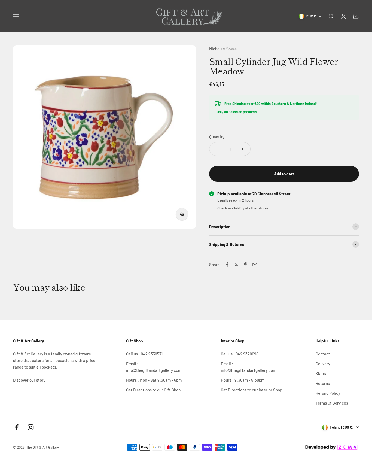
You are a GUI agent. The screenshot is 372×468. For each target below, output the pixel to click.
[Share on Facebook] (227, 264)
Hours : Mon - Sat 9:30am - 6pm (154, 380)
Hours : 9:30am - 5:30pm (242, 380)
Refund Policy (328, 393)
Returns (323, 383)
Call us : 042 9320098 (239, 353)
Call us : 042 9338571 (144, 353)
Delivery (323, 363)
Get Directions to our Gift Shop (153, 389)
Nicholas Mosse (223, 48)
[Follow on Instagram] (30, 427)
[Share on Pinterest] (245, 264)
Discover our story (29, 380)
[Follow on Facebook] (16, 427)
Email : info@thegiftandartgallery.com (153, 367)
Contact (323, 353)
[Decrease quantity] (217, 149)
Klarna (321, 373)
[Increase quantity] (242, 149)
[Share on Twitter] (236, 264)
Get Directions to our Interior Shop (251, 389)
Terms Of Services (332, 402)
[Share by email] (255, 264)
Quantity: (217, 136)
